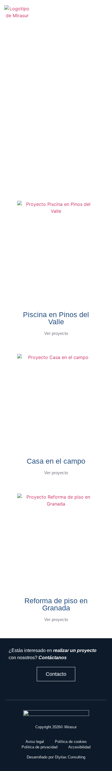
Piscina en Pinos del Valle (56, 318)
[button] (45, 15)
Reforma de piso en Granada (56, 604)
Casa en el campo (56, 461)
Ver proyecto (56, 333)
